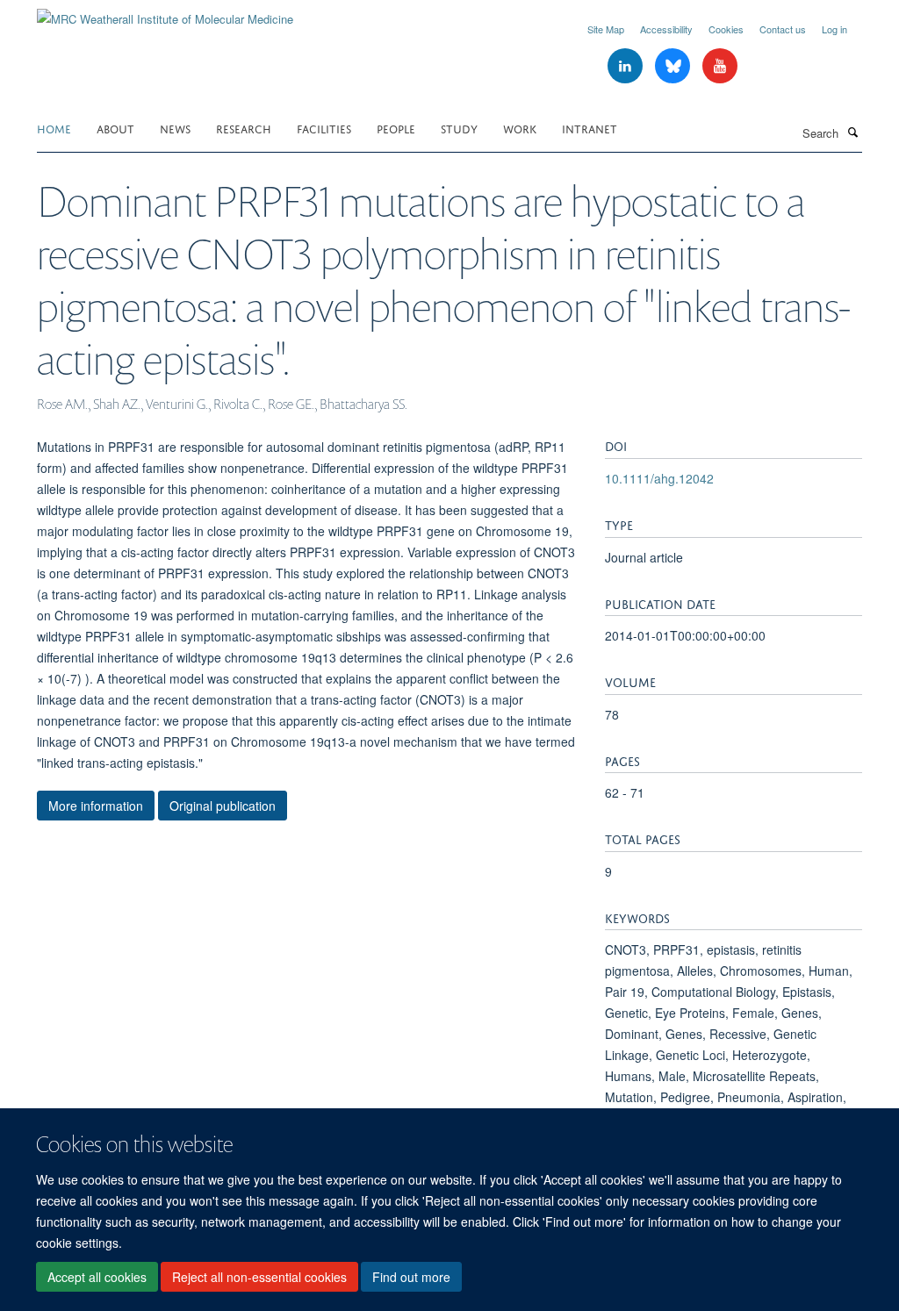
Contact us (782, 29)
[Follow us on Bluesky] (674, 66)
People (396, 127)
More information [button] (95, 805)
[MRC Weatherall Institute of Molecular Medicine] (165, 12)
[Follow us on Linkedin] (627, 66)
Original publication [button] (222, 805)
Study (459, 127)
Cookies (726, 29)
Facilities (324, 127)
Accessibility (666, 29)
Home (54, 127)
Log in (834, 29)
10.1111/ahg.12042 (659, 478)
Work (519, 127)
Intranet (589, 127)
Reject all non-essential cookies (259, 1277)
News (175, 127)
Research (243, 127)
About (115, 127)
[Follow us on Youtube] (719, 66)
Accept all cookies (97, 1277)
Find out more (411, 1277)
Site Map (605, 29)
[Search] (852, 131)
